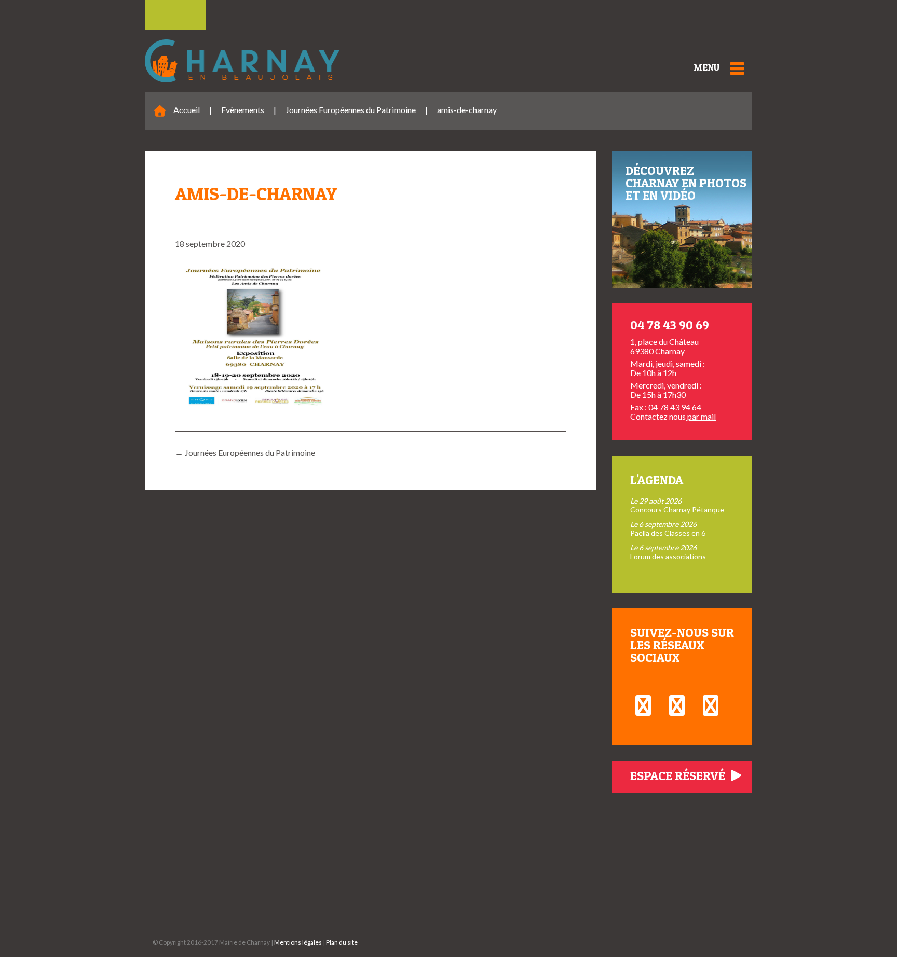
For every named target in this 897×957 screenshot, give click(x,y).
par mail (701, 416)
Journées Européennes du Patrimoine (351, 110)
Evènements (242, 110)
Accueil (186, 110)
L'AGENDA (656, 480)
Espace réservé (679, 775)
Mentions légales (298, 942)
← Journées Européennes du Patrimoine (245, 452)
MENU (706, 67)
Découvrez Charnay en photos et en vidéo (686, 183)
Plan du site (342, 942)
